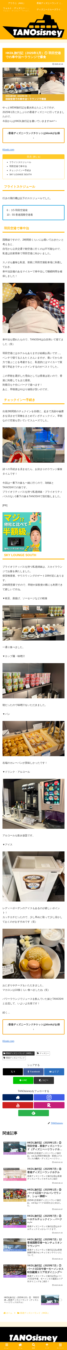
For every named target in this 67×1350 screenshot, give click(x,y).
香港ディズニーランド (15, 1058)
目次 (29, 156)
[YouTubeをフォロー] (17, 1105)
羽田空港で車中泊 (18, 166)
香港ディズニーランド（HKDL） (20, 1053)
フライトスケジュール (20, 162)
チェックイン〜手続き (20, 170)
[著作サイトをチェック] (17, 1097)
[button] (44, 1080)
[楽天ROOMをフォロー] (49, 1105)
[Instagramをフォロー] (49, 1097)
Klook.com (8, 149)
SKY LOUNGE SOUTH (20, 174)
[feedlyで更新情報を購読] (33, 1113)
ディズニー (44, 1053)
